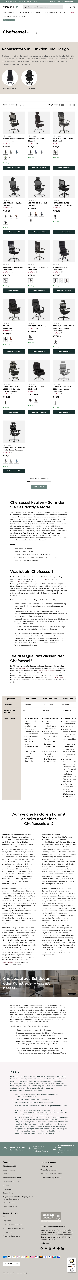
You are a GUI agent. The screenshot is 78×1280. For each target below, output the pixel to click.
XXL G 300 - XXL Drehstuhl (38, 326)
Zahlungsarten (46, 1166)
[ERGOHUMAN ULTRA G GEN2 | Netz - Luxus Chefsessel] (64, 371)
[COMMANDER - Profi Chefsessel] (39, 371)
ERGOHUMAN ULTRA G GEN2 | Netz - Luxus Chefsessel (62, 389)
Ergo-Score (7, 1221)
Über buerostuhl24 (10, 1166)
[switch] (72, 1270)
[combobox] (43, 7)
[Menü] (75, 1258)
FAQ (59, 1)
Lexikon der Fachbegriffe (12, 1224)
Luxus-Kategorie (58, 677)
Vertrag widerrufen (10, 1207)
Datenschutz (8, 1193)
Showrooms (7, 1232)
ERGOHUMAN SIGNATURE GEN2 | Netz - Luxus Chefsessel (63, 328)
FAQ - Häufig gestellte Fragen (14, 1228)
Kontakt (6, 1174)
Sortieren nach (9, 105)
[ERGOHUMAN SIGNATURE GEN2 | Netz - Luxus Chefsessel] (64, 310)
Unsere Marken (9, 1170)
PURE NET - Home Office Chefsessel (38, 268)
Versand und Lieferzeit (49, 1170)
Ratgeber (22, 16)
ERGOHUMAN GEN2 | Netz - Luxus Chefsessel (14, 140)
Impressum (7, 1189)
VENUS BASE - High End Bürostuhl (12, 204)
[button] (74, 7)
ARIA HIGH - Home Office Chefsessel (13, 268)
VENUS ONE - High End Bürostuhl (37, 204)
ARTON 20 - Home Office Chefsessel (63, 140)
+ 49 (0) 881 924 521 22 (29, 1)
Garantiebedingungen (11, 1181)
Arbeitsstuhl (42, 579)
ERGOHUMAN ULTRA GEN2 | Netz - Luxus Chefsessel (14, 449)
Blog (5, 1217)
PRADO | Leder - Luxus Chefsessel (12, 327)
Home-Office (23, 668)
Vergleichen (53, 105)
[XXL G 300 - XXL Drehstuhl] (39, 310)
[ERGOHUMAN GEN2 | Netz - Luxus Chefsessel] (14, 123)
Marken (52, 1)
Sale (72, 12)
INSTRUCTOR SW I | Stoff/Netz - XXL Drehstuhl (63, 204)
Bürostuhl (22, 581)
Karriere (6, 1185)
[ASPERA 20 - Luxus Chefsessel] (64, 251)
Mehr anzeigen (39, 486)
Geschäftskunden (10, 16)
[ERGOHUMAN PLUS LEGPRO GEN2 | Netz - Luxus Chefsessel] (14, 371)
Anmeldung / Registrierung (51, 1178)
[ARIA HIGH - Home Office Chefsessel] (14, 251)
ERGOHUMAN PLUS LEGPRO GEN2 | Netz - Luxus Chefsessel (12, 389)
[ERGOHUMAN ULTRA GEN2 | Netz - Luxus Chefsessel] (14, 432)
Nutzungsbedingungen (12, 1178)
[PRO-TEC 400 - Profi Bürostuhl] (39, 123)
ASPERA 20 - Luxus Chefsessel (60, 268)
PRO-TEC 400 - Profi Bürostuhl (36, 140)
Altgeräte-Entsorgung (11, 1236)
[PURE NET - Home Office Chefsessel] (39, 251)
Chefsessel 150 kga (10, 962)
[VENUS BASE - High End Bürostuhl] (14, 187)
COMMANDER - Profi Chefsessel (36, 388)
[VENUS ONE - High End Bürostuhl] (39, 187)
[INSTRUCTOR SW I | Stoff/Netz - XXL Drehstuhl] (64, 187)
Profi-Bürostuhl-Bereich (47, 671)
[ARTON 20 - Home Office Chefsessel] (64, 123)
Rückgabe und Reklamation (51, 1174)
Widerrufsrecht (9, 1203)
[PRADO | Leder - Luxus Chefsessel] (14, 310)
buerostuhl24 (11, 1273)
